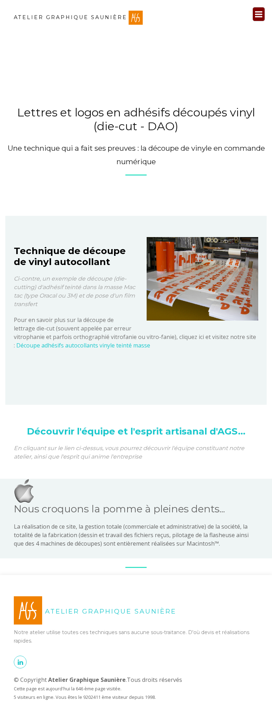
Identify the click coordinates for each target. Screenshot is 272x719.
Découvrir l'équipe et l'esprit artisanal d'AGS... (136, 431)
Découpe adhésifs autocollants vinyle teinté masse (83, 345)
